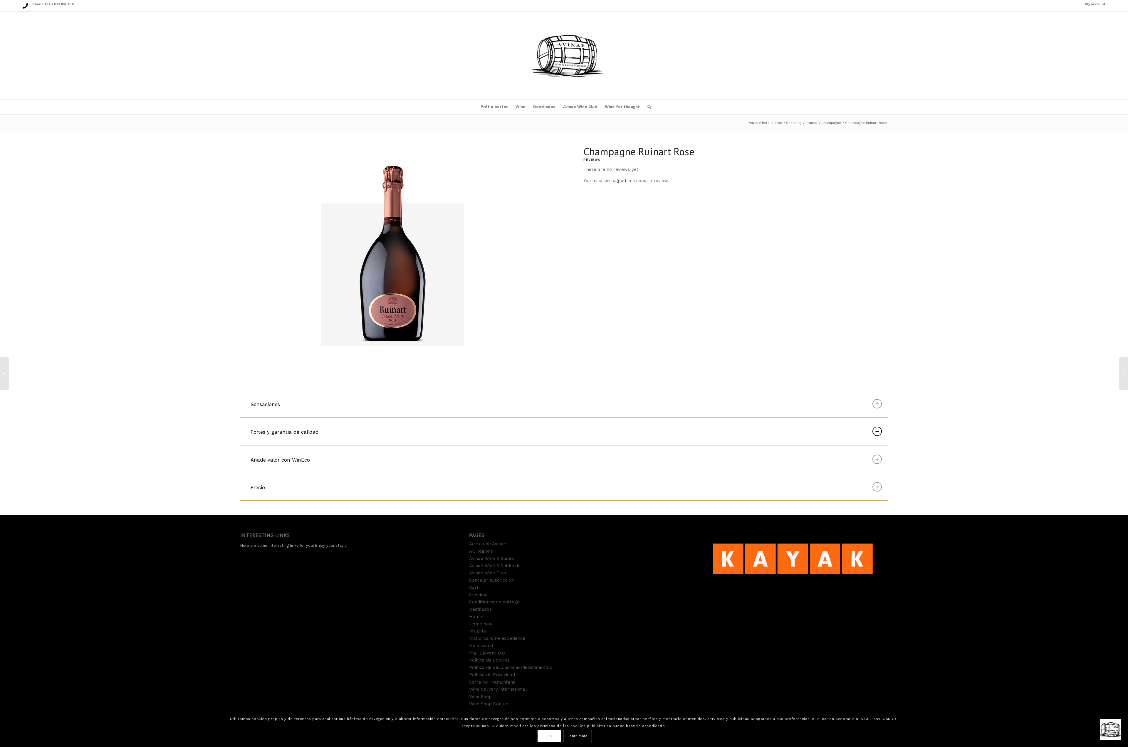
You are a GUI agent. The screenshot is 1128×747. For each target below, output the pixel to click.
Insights (477, 631)
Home (777, 123)
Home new (481, 624)
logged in (621, 180)
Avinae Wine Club (487, 573)
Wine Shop (480, 696)
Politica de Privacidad (492, 674)
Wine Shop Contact (489, 703)
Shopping (793, 123)
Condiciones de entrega (494, 602)
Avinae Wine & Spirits (491, 558)
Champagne (831, 123)
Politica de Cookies (489, 660)
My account (1095, 4)
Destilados (480, 609)
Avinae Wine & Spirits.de (495, 565)
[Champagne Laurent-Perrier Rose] (4, 373)
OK (549, 735)
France (811, 123)
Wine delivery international (498, 689)
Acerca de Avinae (487, 543)
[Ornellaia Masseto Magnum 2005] (1123, 373)
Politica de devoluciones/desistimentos (510, 667)
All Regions (481, 551)
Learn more (578, 735)
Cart (474, 587)
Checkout (479, 595)
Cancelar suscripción (491, 580)
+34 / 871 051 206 (59, 4)
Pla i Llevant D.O (487, 653)
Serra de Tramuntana (492, 682)
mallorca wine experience (497, 638)
